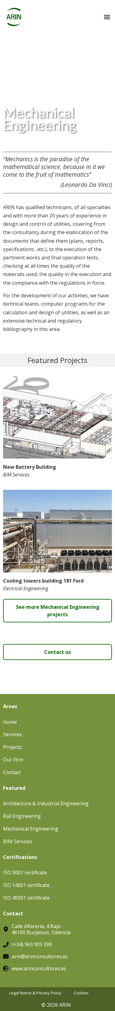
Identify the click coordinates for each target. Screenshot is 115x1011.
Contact (12, 772)
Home (10, 722)
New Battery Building (29, 467)
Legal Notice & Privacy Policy (35, 993)
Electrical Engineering (25, 588)
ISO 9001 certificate (25, 872)
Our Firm (13, 759)
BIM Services (16, 474)
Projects (12, 747)
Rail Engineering (22, 816)
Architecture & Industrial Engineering (46, 803)
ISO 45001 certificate (26, 897)
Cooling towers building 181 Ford (43, 580)
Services (12, 734)
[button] (107, 17)
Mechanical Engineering (30, 828)
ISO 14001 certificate (26, 885)
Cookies (81, 993)
